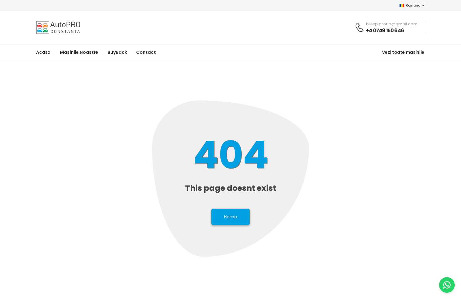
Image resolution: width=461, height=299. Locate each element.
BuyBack (117, 52)
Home (230, 217)
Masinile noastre (79, 52)
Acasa (43, 52)
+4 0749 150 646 (385, 30)
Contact (146, 52)
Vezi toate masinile (403, 52)
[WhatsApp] (447, 285)
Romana (413, 5)
